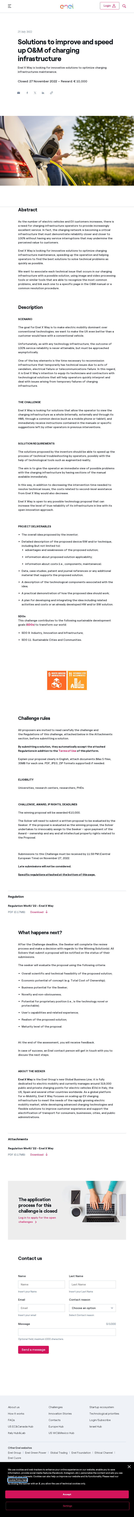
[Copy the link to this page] (51, 93)
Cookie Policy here (17, 1480)
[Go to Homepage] (66, 6)
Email (21, 1299)
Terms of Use (67, 750)
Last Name (76, 1276)
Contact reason (79, 1299)
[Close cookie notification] (129, 1467)
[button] (10, 6)
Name (22, 1276)
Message (24, 1324)
